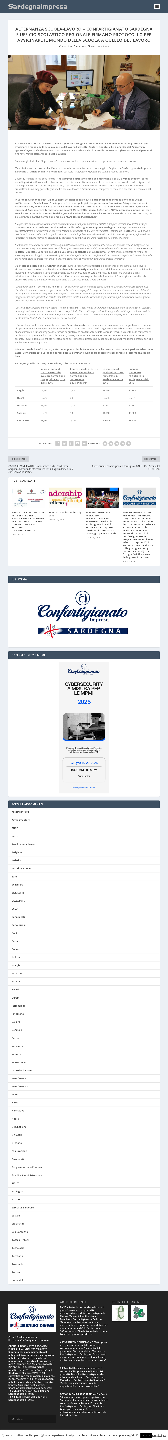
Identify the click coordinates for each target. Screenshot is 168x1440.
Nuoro (15, 1118)
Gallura (16, 1021)
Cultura (16, 941)
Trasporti (17, 1264)
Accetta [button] (146, 1435)
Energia (16, 965)
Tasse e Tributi (20, 1239)
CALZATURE (18, 900)
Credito (16, 933)
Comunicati (18, 916)
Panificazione (19, 1150)
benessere (17, 884)
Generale (17, 1029)
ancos (15, 836)
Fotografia (18, 1013)
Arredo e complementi (24, 844)
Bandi (15, 876)
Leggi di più (159, 1435)
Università (17, 1280)
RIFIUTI (16, 1183)
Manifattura (19, 1078)
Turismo (16, 1272)
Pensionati (18, 1159)
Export (15, 997)
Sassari (16, 1199)
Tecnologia (18, 1247)
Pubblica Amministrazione (27, 1175)
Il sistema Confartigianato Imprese (28, 1340)
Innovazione (19, 1062)
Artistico (16, 860)
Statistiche (18, 1223)
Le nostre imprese (22, 1070)
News (15, 1102)
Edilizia (16, 957)
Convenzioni (65, 46)
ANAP (15, 828)
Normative (18, 1110)
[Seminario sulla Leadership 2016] (65, 498)
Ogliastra (17, 1134)
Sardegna (17, 1191)
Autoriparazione (21, 868)
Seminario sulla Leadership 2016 (65, 514)
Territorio (17, 1256)
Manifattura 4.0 (21, 1086)
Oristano (17, 1142)
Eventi (15, 989)
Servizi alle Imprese (23, 1207)
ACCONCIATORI (20, 811)
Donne (15, 949)
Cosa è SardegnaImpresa (22, 1337)
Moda (15, 1094)
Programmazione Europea (27, 1167)
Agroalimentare (21, 819)
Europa (16, 981)
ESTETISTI (17, 973)
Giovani (91, 46)
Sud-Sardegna (20, 1231)
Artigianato (18, 852)
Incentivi (16, 1054)
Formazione (80, 46)
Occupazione (19, 1126)
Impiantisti (18, 1046)
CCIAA (15, 908)
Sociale (16, 1215)
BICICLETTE (18, 892)
